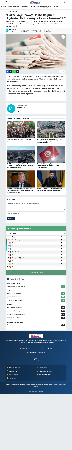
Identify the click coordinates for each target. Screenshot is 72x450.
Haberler (8, 11)
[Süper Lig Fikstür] (64, 279)
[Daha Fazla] (17, 71)
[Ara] (64, 2)
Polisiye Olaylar (13, 7)
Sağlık (36, 386)
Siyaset (32, 7)
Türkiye (55, 384)
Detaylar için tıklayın (36, 272)
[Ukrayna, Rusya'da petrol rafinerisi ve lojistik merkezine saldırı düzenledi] (51, 179)
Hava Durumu (43, 367)
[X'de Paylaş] (10, 71)
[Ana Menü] (6, 2)
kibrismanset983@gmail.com (37, 352)
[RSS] (37, 359)
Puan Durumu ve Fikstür (45, 371)
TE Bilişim (40, 391)
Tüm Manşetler (13, 374)
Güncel (3, 7)
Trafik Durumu (13, 371)
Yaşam (56, 7)
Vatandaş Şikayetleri (44, 7)
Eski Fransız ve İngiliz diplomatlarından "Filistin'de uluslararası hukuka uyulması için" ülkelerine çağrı (20, 165)
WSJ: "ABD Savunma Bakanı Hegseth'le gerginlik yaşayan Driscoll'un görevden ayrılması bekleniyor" (20, 190)
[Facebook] (34, 359)
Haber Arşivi (12, 378)
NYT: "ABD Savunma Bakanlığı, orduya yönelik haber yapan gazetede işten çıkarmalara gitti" (49, 141)
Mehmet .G (21, 107)
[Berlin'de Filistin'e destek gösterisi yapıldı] (21, 129)
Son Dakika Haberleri (44, 374)
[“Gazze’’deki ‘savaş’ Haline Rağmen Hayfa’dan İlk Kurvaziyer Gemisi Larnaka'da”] (36, 51)
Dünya (15, 11)
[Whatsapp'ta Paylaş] (14, 71)
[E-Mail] (18, 111)
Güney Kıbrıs (62, 384)
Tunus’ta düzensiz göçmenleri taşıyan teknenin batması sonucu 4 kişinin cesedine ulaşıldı (49, 165)
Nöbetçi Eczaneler (14, 367)
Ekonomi (25, 7)
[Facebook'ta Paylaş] (7, 71)
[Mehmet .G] (11, 108)
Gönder (10, 218)
